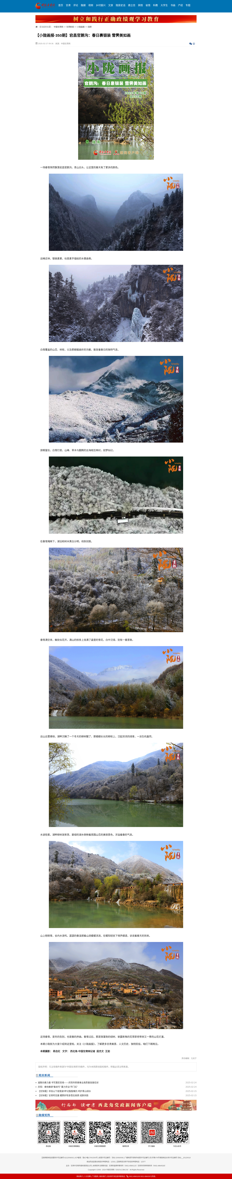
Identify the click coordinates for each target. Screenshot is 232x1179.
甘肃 (68, 5)
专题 (188, 5)
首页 (60, 5)
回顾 (90, 27)
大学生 (164, 5)
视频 (90, 5)
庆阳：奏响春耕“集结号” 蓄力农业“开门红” (58, 1087)
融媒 (83, 5)
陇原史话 (120, 5)
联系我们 (102, 1176)
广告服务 (95, 1176)
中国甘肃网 (58, 27)
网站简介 (80, 1176)
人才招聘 (87, 1176)
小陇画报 (81, 27)
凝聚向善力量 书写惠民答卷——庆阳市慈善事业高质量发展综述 (68, 1082)
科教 (155, 5)
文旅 (110, 5)
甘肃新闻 (70, 27)
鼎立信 (131, 5)
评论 (75, 5)
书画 (173, 5)
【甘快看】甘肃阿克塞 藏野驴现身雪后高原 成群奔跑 (63, 1095)
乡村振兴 (101, 5)
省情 (148, 5)
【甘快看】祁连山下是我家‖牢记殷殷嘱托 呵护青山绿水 (64, 1091)
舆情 (140, 5)
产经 (180, 5)
